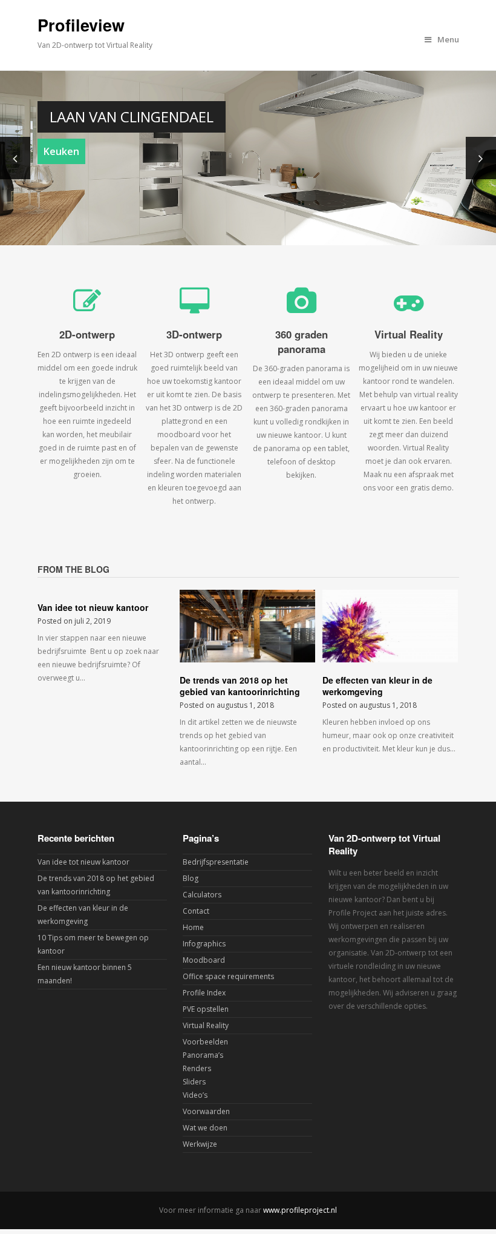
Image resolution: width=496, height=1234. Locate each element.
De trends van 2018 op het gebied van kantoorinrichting (240, 686)
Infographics (204, 944)
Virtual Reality (206, 1025)
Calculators (202, 894)
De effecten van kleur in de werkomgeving (377, 686)
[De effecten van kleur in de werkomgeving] (390, 626)
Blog (190, 878)
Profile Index (204, 993)
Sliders (194, 1082)
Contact (196, 911)
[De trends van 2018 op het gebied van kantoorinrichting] (247, 626)
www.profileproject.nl (300, 1210)
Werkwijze (200, 1144)
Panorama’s (203, 1055)
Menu (448, 39)
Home (193, 927)
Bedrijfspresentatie (216, 862)
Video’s (195, 1095)
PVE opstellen (206, 1009)
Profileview (81, 24)
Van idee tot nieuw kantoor (93, 607)
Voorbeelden (205, 1042)
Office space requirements (228, 976)
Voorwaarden (206, 1111)
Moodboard (204, 960)
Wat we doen (205, 1128)
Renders (197, 1068)
